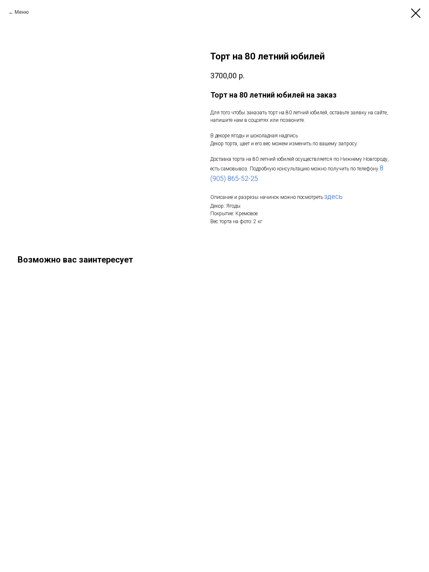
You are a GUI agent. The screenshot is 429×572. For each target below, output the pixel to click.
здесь (333, 197)
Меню (21, 12)
